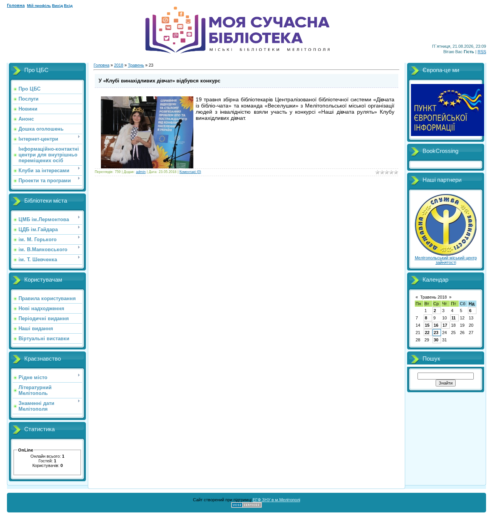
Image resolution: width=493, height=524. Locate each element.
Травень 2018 (433, 297)
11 (453, 318)
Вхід (68, 5)
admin (141, 172)
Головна (16, 5)
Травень (136, 65)
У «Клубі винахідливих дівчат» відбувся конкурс (159, 81)
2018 (118, 65)
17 (445, 325)
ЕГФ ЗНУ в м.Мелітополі (276, 499)
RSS (482, 51)
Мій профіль (39, 5)
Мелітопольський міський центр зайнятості (446, 260)
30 (436, 340)
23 (436, 332)
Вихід (57, 5)
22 (427, 332)
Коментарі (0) (190, 172)
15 (427, 325)
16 (436, 325)
